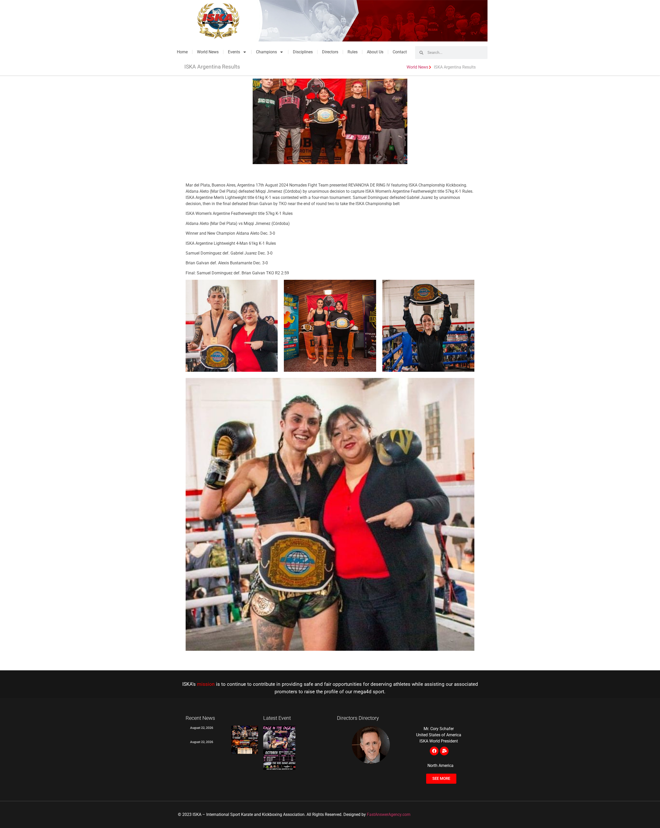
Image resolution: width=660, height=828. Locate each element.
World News (208, 51)
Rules (353, 51)
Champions (266, 51)
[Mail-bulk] (444, 751)
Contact (400, 51)
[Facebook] (434, 751)
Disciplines (303, 51)
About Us (375, 51)
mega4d (362, 692)
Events (234, 51)
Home (182, 51)
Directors (330, 51)
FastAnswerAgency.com (388, 814)
